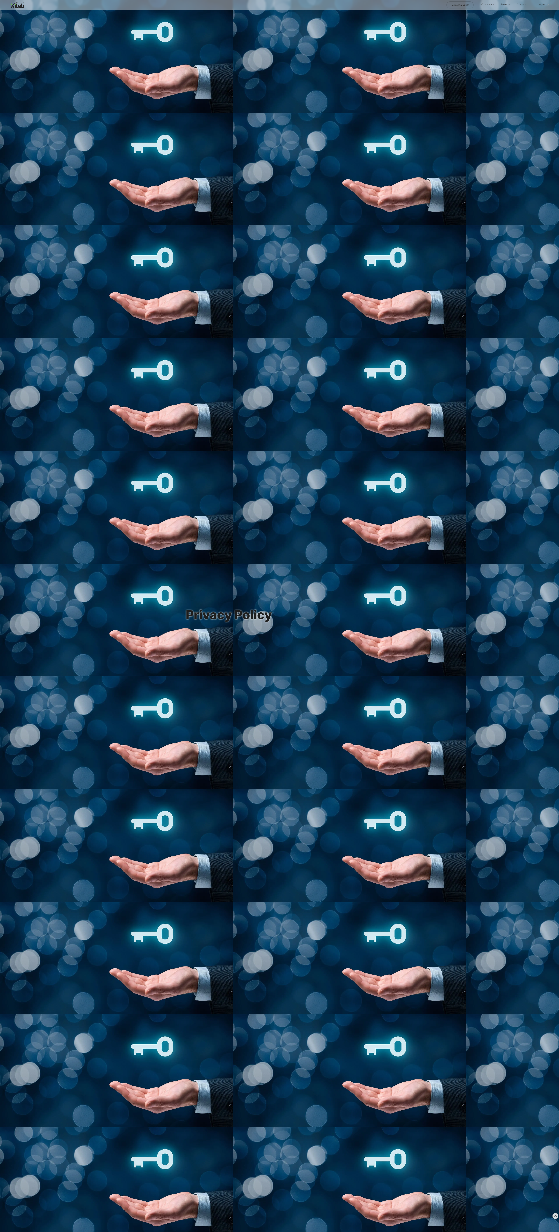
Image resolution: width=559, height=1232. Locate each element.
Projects (505, 4)
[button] (555, 1216)
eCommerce (487, 4)
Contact (521, 4)
